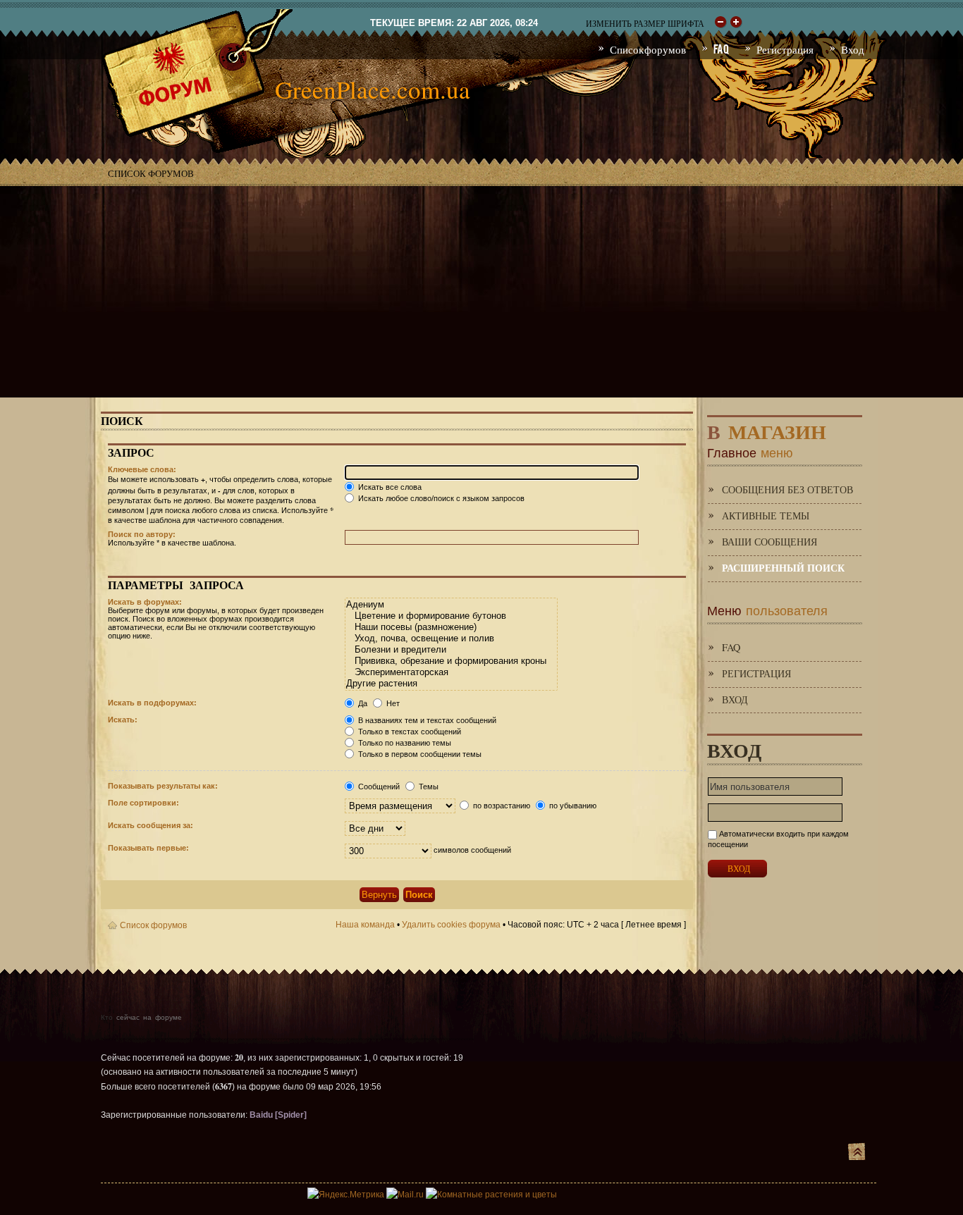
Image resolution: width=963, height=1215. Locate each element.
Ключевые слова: (142, 469)
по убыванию (571, 805)
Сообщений (378, 786)
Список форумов (151, 173)
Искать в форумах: (145, 602)
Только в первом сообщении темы (419, 754)
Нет (392, 703)
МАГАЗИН (766, 429)
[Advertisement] (481, 291)
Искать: (122, 719)
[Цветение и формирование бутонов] (451, 616)
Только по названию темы (403, 743)
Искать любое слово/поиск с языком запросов (440, 498)
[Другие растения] (451, 683)
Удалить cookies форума (451, 925)
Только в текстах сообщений (408, 731)
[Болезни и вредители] (451, 649)
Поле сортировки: (143, 802)
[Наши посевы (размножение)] (451, 627)
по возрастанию (500, 805)
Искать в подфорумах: (152, 702)
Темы (427, 786)
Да (361, 703)
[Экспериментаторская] (451, 672)
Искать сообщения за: (150, 825)
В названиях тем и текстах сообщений (426, 720)
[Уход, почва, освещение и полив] (451, 638)
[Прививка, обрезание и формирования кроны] (451, 661)
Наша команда (365, 925)
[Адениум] (451, 604)
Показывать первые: (148, 848)
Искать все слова (389, 487)
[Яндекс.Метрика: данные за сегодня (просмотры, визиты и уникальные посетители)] (345, 1195)
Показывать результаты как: (163, 786)
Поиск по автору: (142, 534)
